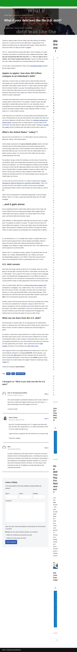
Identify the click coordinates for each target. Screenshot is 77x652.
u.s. (13, 373)
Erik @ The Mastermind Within (17, 393)
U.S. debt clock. (16, 355)
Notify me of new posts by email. (16, 538)
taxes (14, 171)
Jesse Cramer (9, 28)
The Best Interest (8, 15)
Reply (47, 394)
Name (7, 493)
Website (35, 493)
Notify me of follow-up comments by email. (19, 535)
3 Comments (28, 28)
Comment (8, 501)
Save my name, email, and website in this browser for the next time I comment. (25, 528)
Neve (3, 650)
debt (8, 373)
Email (21, 493)
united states (20, 373)
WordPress (17, 650)
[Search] (56, 640)
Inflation (30, 304)
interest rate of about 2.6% (37, 285)
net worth (21, 88)
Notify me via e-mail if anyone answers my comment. (22, 532)
